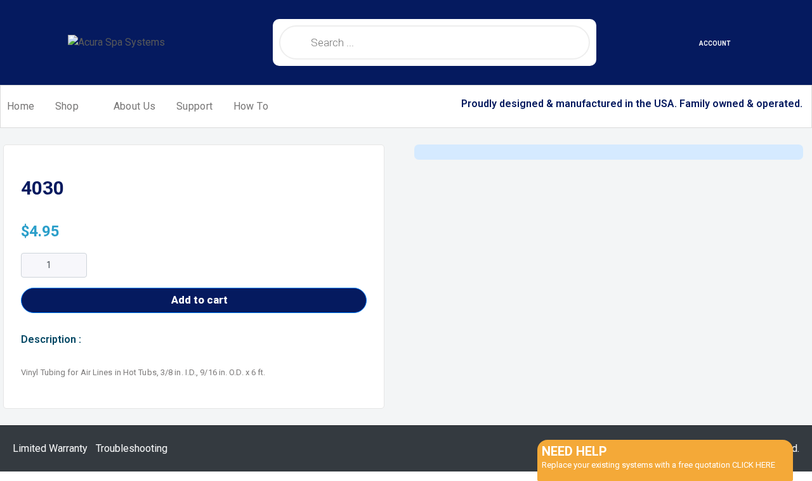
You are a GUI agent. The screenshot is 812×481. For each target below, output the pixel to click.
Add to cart (199, 299)
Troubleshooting (131, 448)
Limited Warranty (50, 448)
